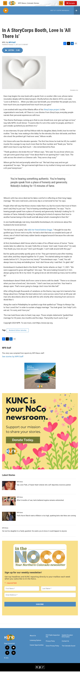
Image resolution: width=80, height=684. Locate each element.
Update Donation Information (67, 636)
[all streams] (77, 10)
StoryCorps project (51, 109)
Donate (71, 3)
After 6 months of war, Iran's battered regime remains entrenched (40, 500)
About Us (33, 635)
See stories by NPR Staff (12, 356)
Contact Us (65, 641)
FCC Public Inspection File (53, 636)
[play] (5, 10)
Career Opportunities (37, 645)
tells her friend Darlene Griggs (40, 230)
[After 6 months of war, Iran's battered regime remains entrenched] (9, 500)
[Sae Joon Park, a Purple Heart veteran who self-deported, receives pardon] (9, 485)
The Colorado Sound (68, 646)
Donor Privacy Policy (52, 646)
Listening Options (35, 640)
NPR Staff (12, 42)
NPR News (20, 482)
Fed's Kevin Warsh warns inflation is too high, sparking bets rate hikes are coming (46, 516)
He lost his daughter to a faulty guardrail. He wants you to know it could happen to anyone (34, 531)
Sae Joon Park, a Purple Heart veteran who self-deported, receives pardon (44, 485)
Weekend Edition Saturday (17, 330)
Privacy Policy (50, 641)
